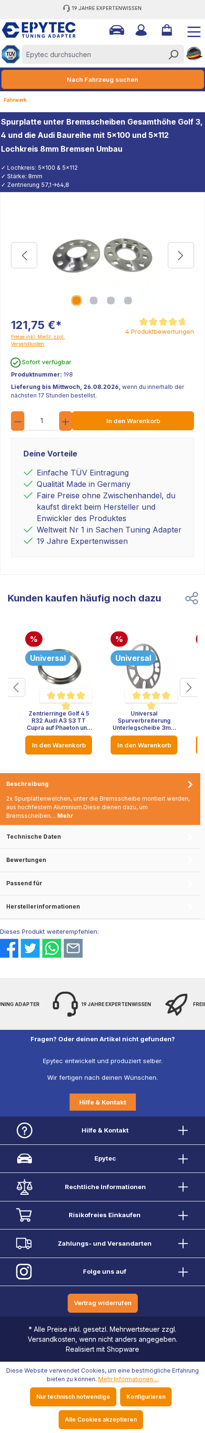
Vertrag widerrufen (103, 1303)
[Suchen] (173, 54)
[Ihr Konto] (140, 29)
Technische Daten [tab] (33, 836)
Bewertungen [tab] (26, 859)
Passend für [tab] (24, 883)
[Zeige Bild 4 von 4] (128, 300)
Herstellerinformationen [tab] (43, 906)
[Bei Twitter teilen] (30, 948)
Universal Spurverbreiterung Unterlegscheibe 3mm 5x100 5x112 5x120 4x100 (144, 720)
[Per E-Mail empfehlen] (73, 948)
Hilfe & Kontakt (102, 1102)
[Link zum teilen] (191, 598)
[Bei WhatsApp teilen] (51, 948)
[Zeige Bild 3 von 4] (111, 300)
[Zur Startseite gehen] (35, 30)
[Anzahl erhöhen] (65, 421)
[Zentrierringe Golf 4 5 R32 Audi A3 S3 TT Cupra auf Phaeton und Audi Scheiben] (58, 667)
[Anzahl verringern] (17, 421)
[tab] (100, 799)
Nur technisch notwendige (73, 1396)
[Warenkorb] (166, 29)
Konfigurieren (145, 1396)
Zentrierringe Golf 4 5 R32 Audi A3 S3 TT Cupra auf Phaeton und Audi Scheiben (59, 720)
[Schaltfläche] (15, 687)
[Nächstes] (181, 255)
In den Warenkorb (133, 421)
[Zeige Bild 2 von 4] (94, 300)
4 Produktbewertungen (159, 331)
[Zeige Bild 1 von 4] (77, 300)
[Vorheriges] (24, 255)
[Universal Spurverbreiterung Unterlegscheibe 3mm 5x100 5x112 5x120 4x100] (144, 667)
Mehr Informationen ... (128, 1379)
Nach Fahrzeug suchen (102, 79)
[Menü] (190, 29)
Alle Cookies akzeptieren (101, 1419)
